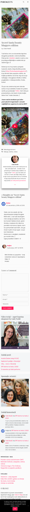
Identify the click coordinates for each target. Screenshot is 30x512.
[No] (28, 505)
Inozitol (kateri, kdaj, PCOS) (10, 358)
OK (15, 509)
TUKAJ (17, 91)
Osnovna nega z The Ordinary (11, 466)
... (15, 184)
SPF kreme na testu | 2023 (9, 367)
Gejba (9, 246)
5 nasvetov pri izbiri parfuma (10, 369)
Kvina (8, 203)
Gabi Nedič (9, 416)
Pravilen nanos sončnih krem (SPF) (12, 460)
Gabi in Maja (19, 495)
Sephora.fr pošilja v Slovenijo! (10, 361)
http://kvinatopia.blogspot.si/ (16, 71)
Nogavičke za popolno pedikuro (11, 468)
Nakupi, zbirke (8, 152)
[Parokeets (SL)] (6, 2)
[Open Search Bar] (23, 2)
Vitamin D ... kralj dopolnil (9, 477)
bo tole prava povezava (18, 180)
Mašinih (12, 58)
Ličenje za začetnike (7, 483)
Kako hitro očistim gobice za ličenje (12, 479)
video (16, 152)
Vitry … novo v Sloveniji (8, 364)
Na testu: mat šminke (8, 481)
